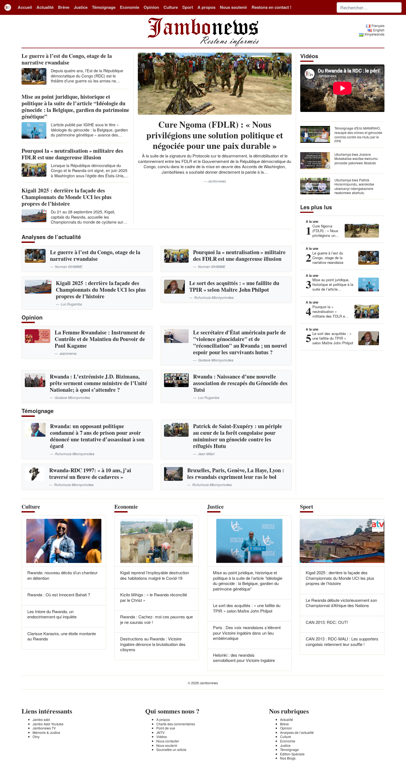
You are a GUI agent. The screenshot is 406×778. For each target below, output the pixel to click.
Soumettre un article (171, 749)
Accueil (25, 7)
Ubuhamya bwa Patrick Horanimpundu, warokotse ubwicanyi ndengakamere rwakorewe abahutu (354, 186)
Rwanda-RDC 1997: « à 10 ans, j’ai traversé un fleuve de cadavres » (90, 473)
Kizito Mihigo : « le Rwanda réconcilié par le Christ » (153, 597)
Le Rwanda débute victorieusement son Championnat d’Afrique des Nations (341, 602)
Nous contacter (167, 741)
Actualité (45, 7)
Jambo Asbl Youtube (48, 723)
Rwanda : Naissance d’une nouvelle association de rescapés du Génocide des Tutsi (240, 383)
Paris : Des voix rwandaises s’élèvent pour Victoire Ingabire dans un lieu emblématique (247, 632)
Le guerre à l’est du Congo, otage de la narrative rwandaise (67, 59)
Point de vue (165, 728)
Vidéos (161, 736)
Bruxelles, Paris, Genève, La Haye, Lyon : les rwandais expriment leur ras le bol (235, 473)
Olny (36, 736)
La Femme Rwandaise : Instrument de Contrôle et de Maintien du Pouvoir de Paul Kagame (100, 339)
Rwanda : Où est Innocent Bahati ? (58, 594)
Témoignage (103, 7)
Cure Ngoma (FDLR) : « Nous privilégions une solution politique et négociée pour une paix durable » (214, 135)
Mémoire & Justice (46, 732)
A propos (206, 7)
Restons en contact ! (271, 7)
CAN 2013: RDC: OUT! (327, 622)
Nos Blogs (288, 758)
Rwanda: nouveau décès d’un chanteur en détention (62, 575)
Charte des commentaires (175, 723)
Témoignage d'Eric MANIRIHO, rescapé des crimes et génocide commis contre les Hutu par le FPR (358, 134)
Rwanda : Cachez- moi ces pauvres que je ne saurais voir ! (156, 619)
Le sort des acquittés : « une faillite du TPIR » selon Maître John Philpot (234, 286)
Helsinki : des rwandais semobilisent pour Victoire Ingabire (244, 657)
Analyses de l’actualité (297, 732)
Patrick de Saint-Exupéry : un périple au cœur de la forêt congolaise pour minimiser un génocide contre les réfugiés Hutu (237, 436)
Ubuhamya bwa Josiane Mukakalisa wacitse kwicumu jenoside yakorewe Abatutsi (356, 158)
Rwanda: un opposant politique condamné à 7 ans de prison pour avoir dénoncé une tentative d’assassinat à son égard (97, 436)
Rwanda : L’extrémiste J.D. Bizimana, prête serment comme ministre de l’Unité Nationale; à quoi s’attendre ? (98, 383)
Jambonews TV (44, 728)
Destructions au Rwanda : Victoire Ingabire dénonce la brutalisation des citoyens (153, 644)
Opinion (151, 7)
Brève (63, 7)
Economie (129, 7)
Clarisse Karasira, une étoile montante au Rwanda (61, 636)
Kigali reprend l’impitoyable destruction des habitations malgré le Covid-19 (154, 575)
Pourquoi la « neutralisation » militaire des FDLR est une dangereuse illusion (72, 154)
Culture (171, 7)
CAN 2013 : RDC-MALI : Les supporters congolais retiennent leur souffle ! (342, 641)
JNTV (160, 732)
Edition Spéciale (292, 754)
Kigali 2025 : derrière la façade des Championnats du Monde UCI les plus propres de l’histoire (67, 197)
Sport (187, 7)
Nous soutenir (233, 7)
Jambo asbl (41, 719)
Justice (81, 7)
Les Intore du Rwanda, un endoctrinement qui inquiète (52, 614)
